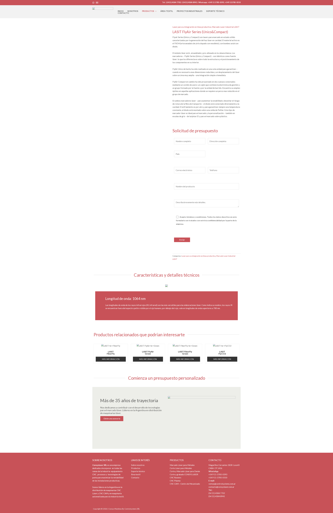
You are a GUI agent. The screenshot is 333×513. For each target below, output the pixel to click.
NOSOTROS (132, 11)
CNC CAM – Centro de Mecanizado (185, 484)
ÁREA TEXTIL (166, 11)
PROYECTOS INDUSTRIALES (189, 11)
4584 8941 (220, 496)
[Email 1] (97, 3)
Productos (135, 468)
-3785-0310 (221, 477)
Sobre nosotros (138, 465)
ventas (211, 484)
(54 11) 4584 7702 (217, 493)
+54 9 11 (212, 477)
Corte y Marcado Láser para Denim (185, 471)
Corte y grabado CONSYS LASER (184, 474)
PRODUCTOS (148, 11)
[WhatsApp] (93, 3)
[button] (155, 11)
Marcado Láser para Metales (182, 465)
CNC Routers (175, 477)
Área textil (135, 474)
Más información (111, 359)
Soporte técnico (138, 471)
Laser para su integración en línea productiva (191, 27)
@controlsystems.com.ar (225, 484)
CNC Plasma (175, 480)
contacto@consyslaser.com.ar (221, 487)
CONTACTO (123, 13)
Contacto (135, 477)
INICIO (121, 11)
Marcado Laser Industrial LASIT (225, 27)
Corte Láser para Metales (181, 468)
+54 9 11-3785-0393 (218, 474)
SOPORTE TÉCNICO (215, 11)
